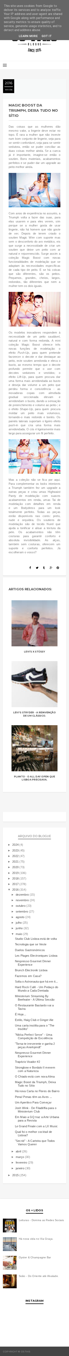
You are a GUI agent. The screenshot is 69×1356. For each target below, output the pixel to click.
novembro (23, 900)
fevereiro (22, 1162)
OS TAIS (35, 1351)
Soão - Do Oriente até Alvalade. (39, 1276)
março (20, 1157)
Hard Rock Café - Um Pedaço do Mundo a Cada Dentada (36, 988)
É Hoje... (20, 1014)
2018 (16, 878)
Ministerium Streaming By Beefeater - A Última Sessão (35, 997)
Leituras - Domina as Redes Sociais (41, 1220)
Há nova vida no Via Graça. (36, 1238)
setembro (22, 911)
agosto (20, 917)
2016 (16, 889)
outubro (21, 905)
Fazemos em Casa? (28, 976)
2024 (16, 844)
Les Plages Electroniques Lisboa (36, 955)
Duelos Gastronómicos (30, 950)
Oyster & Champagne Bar (35, 1257)
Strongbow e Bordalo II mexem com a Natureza (35, 1069)
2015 (16, 1175)
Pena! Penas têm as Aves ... (33, 1096)
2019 (16, 873)
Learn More (28, 36)
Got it (47, 36)
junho (20, 928)
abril (19, 1151)
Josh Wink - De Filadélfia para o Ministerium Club (36, 1109)
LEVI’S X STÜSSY (34, 651)
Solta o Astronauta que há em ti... (36, 981)
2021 (16, 861)
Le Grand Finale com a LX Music (36, 1126)
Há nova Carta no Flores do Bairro (37, 1091)
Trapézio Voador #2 (27, 1061)
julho (19, 922)
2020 (16, 867)
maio (19, 934)
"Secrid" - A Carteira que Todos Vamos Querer (35, 1142)
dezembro (23, 894)
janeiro (20, 1168)
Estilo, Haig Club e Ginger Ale (34, 1020)
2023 (16, 850)
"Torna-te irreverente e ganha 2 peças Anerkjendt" (35, 1045)
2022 (16, 856)
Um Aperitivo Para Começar (33, 1102)
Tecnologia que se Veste (31, 944)
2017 (16, 884)
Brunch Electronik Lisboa (31, 970)
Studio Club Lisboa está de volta (36, 938)
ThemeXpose (57, 1351)
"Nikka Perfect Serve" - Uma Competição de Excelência (34, 1036)
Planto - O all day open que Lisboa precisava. (34, 778)
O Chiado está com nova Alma (35, 1076)
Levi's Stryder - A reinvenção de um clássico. (34, 714)
